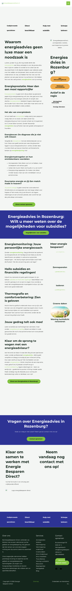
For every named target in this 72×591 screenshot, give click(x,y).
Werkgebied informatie (57, 102)
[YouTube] (61, 569)
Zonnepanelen (60, 267)
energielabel (20, 116)
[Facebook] (56, 569)
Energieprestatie (10, 94)
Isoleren (60, 285)
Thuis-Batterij (40, 559)
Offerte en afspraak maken (60, 562)
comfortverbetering (11, 367)
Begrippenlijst (40, 566)
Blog (37, 571)
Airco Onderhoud (41, 554)
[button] (60, 102)
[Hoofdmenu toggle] (68, 3)
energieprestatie (15, 101)
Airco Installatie (41, 556)
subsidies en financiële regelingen (20, 279)
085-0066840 (59, 554)
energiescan (17, 141)
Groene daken (60, 303)
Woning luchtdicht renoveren (60, 320)
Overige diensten (59, 107)
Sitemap (36, 581)
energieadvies (9, 65)
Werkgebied (40, 568)
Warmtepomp (40, 544)
